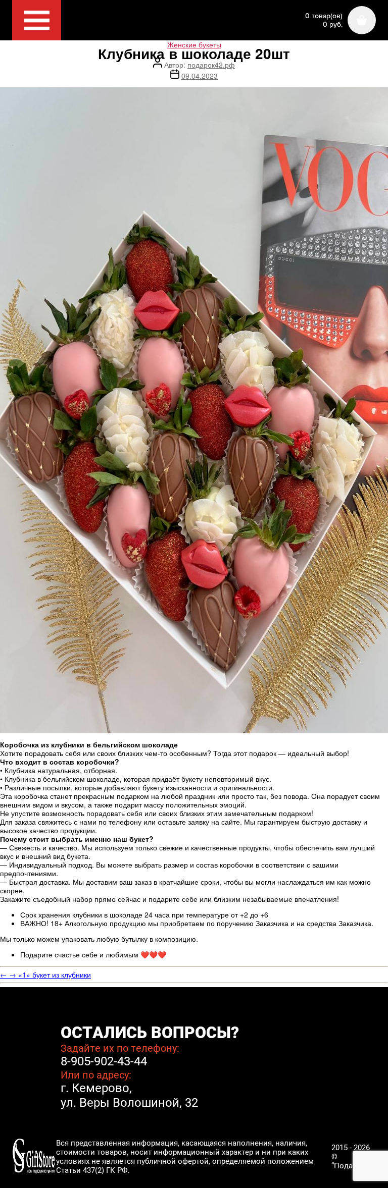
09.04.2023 (199, 76)
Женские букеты (194, 44)
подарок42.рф (211, 65)
